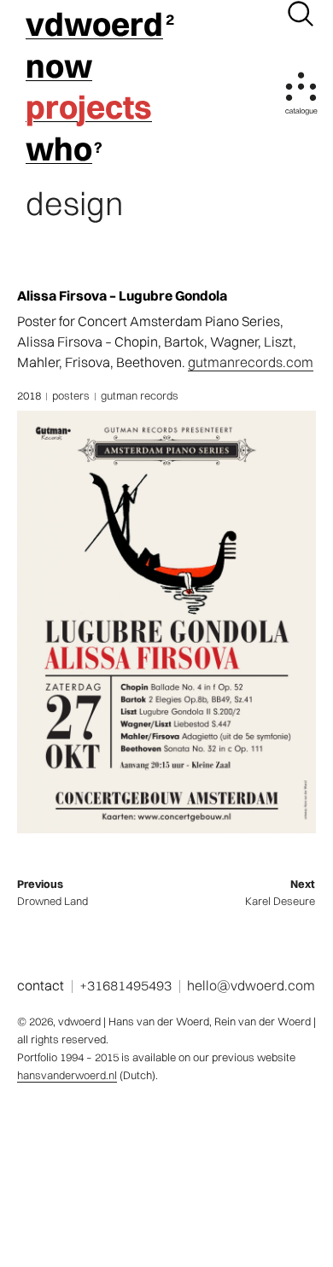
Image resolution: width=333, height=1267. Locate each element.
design (75, 204)
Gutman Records (139, 395)
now (59, 66)
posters (71, 395)
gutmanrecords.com (250, 362)
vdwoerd (94, 24)
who (59, 149)
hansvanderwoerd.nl (67, 1075)
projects (89, 107)
